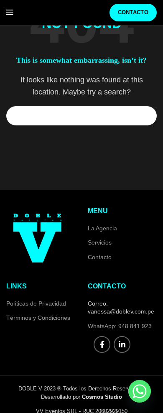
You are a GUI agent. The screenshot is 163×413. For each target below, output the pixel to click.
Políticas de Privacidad (36, 303)
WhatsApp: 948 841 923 (120, 326)
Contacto (133, 12)
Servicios (100, 242)
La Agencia (102, 228)
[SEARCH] (145, 115)
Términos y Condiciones (38, 317)
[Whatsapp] (139, 391)
